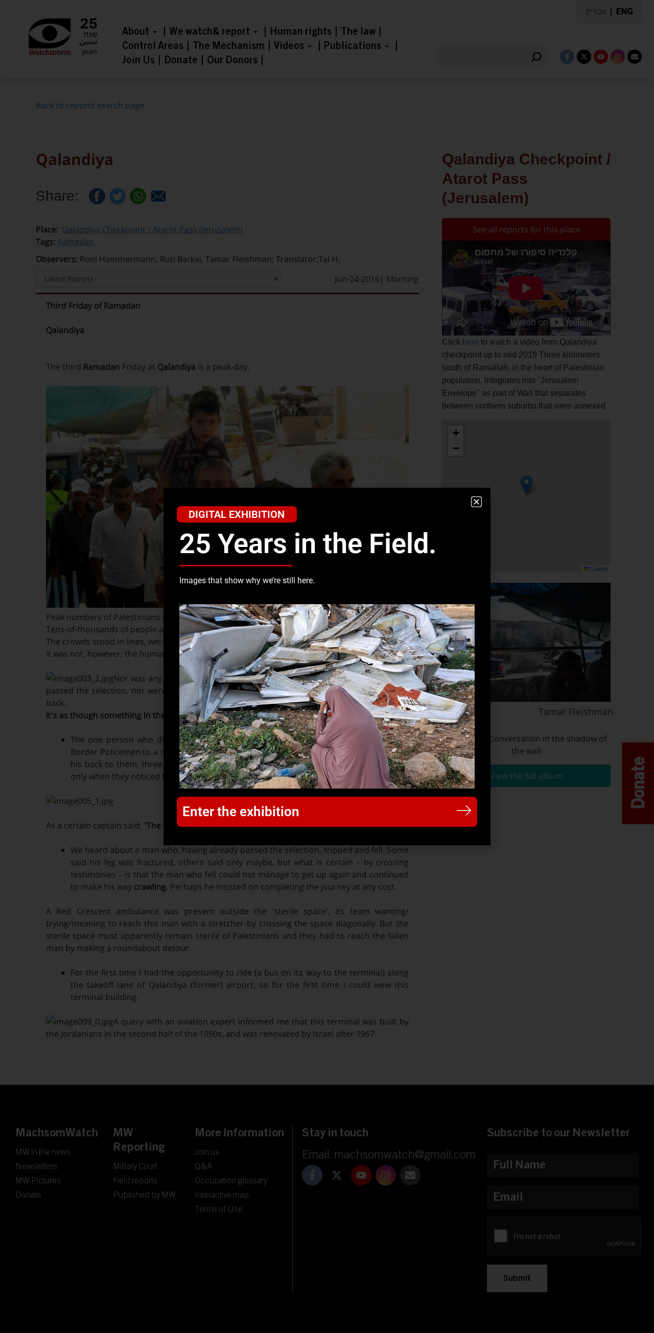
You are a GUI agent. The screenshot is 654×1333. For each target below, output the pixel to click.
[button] (476, 502)
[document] (327, 666)
